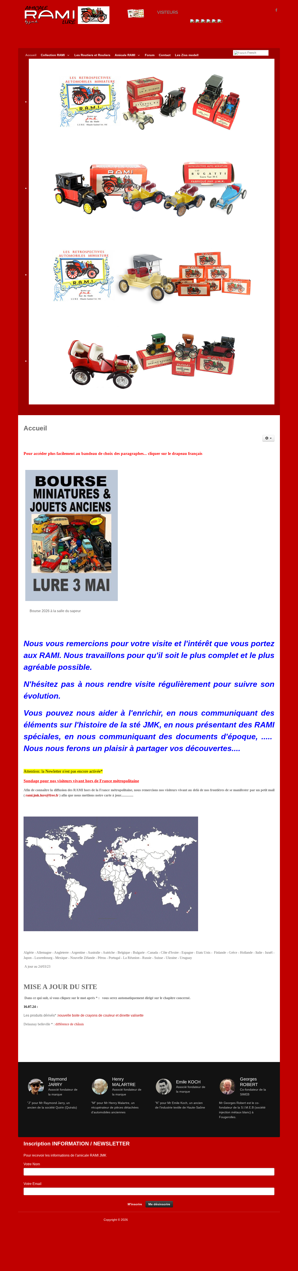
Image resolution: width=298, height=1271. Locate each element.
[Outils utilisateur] (268, 438)
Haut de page (264, 1219)
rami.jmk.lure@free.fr (42, 795)
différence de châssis (69, 1024)
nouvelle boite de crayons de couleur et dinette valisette (101, 1015)
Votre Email (32, 1184)
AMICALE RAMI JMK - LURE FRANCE (155, 1219)
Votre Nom (32, 1164)
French (251, 52)
